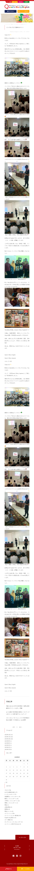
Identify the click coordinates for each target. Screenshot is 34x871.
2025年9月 (7, 741)
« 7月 (6, 782)
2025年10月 (8, 739)
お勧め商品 (7, 807)
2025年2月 (7, 747)
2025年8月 (7, 743)
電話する (9, 868)
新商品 (6, 809)
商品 (6, 805)
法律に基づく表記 (17, 847)
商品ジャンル (8, 811)
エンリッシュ (8, 813)
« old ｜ (14, 727)
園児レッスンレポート (10, 798)
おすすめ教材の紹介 (10, 792)
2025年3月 (7, 745)
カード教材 (7, 819)
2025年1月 (7, 749)
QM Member (11, 11)
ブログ (6, 790)
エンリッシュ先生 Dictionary (12, 824)
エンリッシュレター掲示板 (11, 815)
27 (17, 776)
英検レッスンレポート (10, 802)
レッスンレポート (9, 794)
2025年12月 (8, 734)
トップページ (7, 24)
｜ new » (19, 727)
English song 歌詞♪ (9, 817)
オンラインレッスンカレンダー (13, 822)
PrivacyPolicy (17, 849)
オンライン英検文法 (24, 11)
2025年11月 (8, 736)
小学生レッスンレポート (11, 800)
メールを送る (26, 868)
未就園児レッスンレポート (11, 796)
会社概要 (17, 845)
